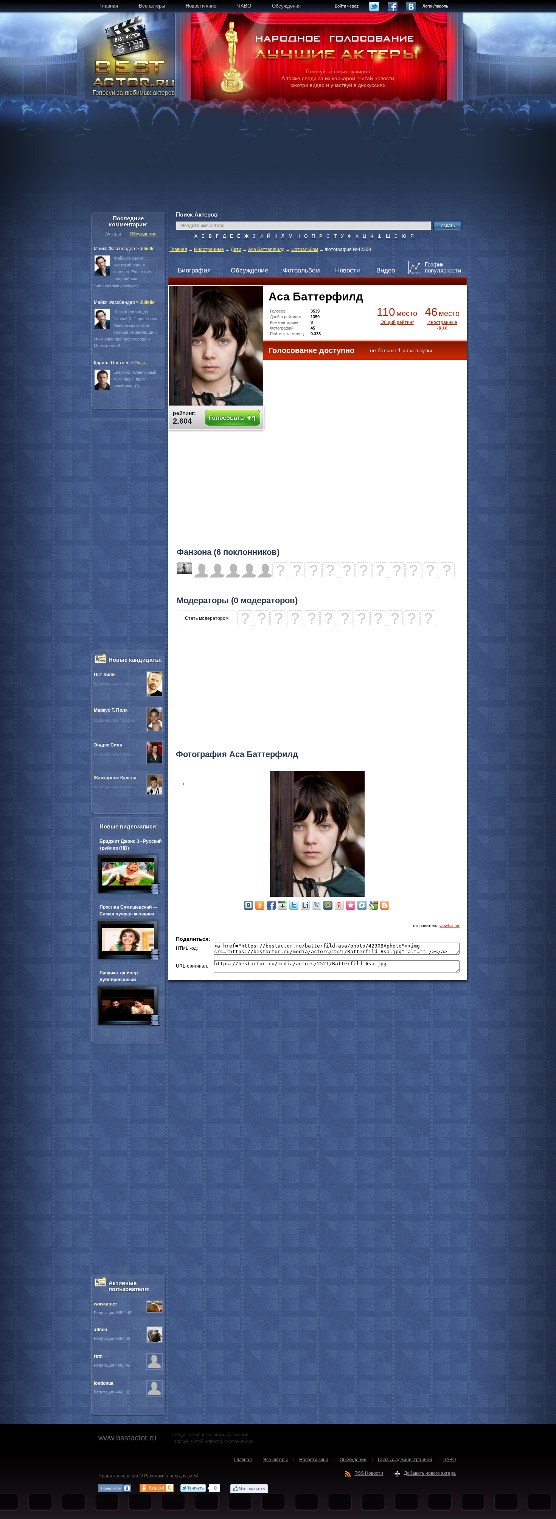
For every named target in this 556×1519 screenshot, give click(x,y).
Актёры (113, 234)
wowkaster (450, 925)
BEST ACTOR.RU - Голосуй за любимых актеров (134, 77)
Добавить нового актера (430, 1473)
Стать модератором (206, 618)
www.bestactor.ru (127, 1438)
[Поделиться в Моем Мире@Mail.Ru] (327, 905)
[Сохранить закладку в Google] (373, 905)
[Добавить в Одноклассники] (259, 905)
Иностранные (209, 249)
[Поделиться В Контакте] (248, 905)
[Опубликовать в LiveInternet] (305, 905)
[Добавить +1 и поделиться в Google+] (282, 905)
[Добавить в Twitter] (293, 905)
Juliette (147, 248)
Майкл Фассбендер (114, 248)
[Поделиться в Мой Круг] (362, 905)
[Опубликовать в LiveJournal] (316, 905)
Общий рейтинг (397, 322)
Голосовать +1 (232, 418)
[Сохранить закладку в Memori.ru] (350, 905)
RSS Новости (368, 1473)
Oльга (140, 362)
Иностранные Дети (442, 325)
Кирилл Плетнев (111, 362)
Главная (178, 249)
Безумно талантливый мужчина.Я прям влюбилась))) (134, 379)
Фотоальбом (304, 249)
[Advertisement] (278, 159)
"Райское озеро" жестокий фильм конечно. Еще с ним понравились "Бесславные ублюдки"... (123, 272)
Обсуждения (143, 234)
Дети (236, 249)
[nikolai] (184, 572)
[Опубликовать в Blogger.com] (384, 905)
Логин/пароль (435, 6)
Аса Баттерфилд (266, 249)
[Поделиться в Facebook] (271, 905)
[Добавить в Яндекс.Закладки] (339, 905)
